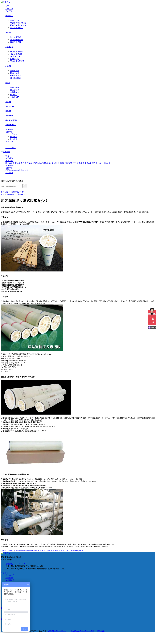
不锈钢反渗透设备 (17, 61)
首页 (7, 6)
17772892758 (10, 148)
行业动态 (13, 137)
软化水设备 (9, 16)
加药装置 (8, 111)
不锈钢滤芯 (14, 97)
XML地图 (100, 631)
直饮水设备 (14, 59)
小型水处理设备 (10, 125)
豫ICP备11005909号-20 (57, 631)
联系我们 (9, 141)
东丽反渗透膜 (15, 42)
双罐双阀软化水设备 (18, 25)
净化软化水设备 (16, 28)
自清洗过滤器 (15, 78)
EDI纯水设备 (15, 56)
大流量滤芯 (14, 90)
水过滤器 (8, 66)
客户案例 (9, 129)
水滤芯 (7, 83)
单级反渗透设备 (16, 52)
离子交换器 (14, 20)
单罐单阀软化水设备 (18, 23)
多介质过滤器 (15, 75)
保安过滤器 (14, 71)
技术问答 (13, 139)
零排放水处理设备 (11, 120)
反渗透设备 (9, 47)
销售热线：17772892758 (15, 564)
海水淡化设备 (9, 106)
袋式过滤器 (14, 73)
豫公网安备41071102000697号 (82, 631)
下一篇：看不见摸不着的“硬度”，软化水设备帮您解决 (61, 551)
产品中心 (9, 11)
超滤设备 (8, 102)
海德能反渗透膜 (16, 40)
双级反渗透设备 (16, 54)
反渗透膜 (8, 32)
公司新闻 (13, 134)
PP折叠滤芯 (14, 92)
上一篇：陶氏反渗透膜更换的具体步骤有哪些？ (20, 551)
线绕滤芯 (13, 95)
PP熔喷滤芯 (14, 87)
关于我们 (9, 9)
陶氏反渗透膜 (15, 37)
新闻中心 (9, 132)
